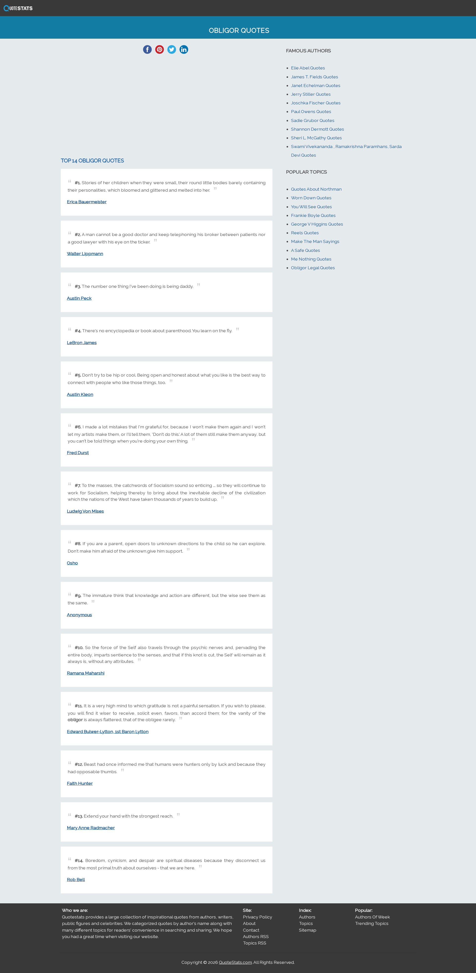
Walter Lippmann (85, 253)
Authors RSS (256, 936)
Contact (251, 930)
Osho (72, 562)
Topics (306, 923)
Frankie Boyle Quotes (313, 215)
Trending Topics (371, 923)
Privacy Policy (257, 916)
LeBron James (82, 342)
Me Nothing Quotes (311, 259)
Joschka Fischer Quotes (316, 102)
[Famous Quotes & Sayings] (17, 10)
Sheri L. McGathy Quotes (316, 137)
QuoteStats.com (235, 962)
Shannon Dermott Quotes (317, 129)
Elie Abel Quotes (308, 67)
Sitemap (307, 930)
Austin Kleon (80, 394)
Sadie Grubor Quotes (312, 120)
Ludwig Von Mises (85, 511)
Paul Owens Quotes (311, 111)
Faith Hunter (80, 783)
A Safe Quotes (305, 250)
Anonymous (79, 614)
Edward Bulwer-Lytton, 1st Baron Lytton (108, 731)
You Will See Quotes (311, 206)
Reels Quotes (305, 232)
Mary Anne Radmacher (91, 827)
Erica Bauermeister (87, 201)
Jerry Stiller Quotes (311, 94)
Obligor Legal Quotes (313, 267)
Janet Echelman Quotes (315, 85)
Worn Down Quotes (311, 197)
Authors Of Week (372, 916)
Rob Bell (76, 879)
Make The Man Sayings (315, 241)
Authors (307, 916)
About (249, 923)
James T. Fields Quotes (314, 76)
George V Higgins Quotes (317, 224)
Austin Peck (79, 298)
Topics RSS (254, 942)
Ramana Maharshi (85, 673)
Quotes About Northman (316, 189)
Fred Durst (78, 452)
